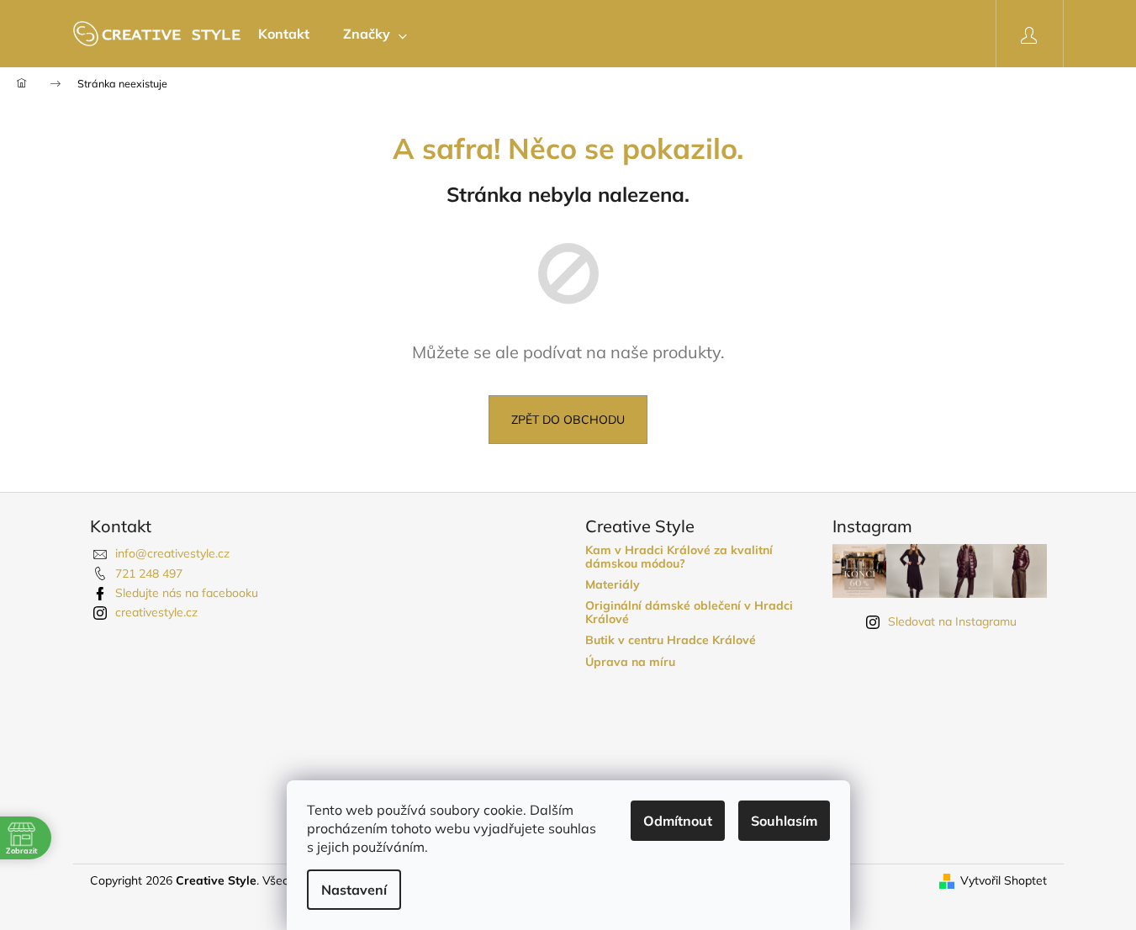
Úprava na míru (630, 662)
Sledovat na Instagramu (952, 621)
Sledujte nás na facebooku (186, 592)
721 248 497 (148, 573)
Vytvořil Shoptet (1003, 880)
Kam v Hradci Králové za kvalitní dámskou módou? (679, 557)
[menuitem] (283, 33)
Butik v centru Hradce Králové (670, 640)
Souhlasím (784, 820)
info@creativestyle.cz (172, 553)
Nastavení (354, 889)
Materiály (612, 585)
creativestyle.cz (156, 612)
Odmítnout (677, 820)
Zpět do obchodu (568, 419)
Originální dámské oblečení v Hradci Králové (689, 613)
